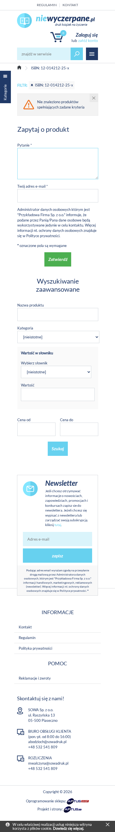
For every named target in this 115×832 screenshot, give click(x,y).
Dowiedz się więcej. (68, 828)
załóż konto (88, 40)
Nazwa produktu (30, 305)
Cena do (66, 420)
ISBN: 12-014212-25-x (54, 85)
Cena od (23, 420)
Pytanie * (24, 145)
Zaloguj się (87, 35)
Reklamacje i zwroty (35, 678)
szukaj (77, 54)
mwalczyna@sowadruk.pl (48, 763)
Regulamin (47, 5)
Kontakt (70, 5)
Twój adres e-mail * (32, 186)
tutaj (57, 525)
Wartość (27, 385)
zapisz (57, 555)
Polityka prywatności (35, 648)
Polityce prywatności (42, 236)
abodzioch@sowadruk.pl (47, 741)
